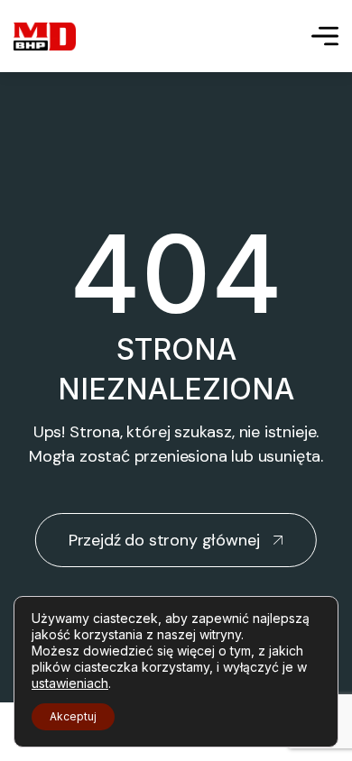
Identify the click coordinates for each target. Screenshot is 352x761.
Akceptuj (73, 716)
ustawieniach (70, 683)
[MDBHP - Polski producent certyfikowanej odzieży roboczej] (45, 36)
